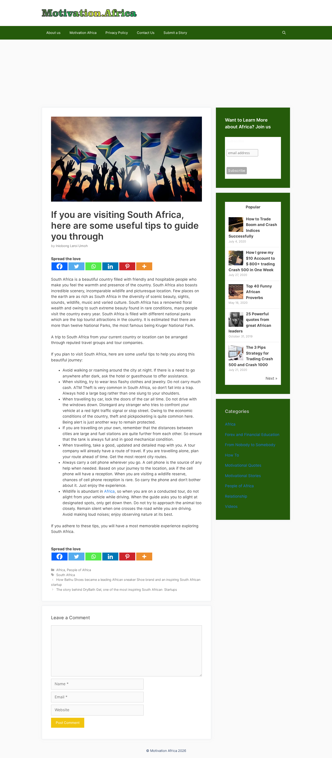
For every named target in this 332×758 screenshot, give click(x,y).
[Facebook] (59, 266)
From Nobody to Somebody (250, 445)
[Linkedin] (110, 266)
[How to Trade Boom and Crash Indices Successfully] (236, 230)
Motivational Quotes (243, 465)
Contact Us (145, 33)
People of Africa (79, 570)
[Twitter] (76, 266)
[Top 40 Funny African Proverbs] (236, 297)
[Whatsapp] (93, 266)
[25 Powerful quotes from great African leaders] (236, 325)
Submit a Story (175, 33)
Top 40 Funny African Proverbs (259, 292)
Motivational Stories (243, 475)
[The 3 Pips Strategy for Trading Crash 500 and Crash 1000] (236, 359)
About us (53, 33)
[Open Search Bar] (284, 33)
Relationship (236, 496)
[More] (144, 266)
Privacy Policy (116, 33)
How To (232, 455)
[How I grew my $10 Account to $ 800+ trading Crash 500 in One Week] (236, 264)
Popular (253, 207)
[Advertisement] (166, 71)
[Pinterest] (127, 266)
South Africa (65, 575)
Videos (231, 506)
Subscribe (235, 141)
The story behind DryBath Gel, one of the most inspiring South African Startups (116, 589)
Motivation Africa (83, 33)
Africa (109, 491)
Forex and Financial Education (252, 434)
